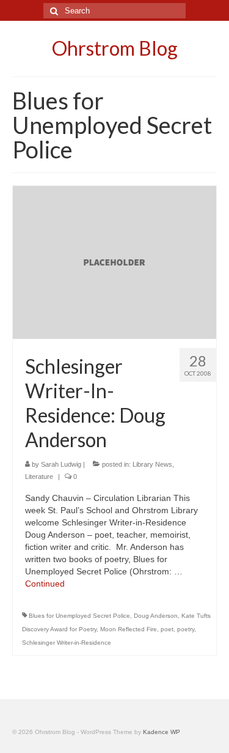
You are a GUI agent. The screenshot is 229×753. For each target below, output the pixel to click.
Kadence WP (161, 732)
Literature (39, 476)
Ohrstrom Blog (115, 48)
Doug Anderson (156, 615)
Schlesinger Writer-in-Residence (66, 642)
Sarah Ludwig (61, 464)
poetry (185, 629)
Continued (45, 583)
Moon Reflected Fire (128, 629)
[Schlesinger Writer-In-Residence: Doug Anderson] (114, 262)
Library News (152, 464)
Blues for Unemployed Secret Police (79, 615)
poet (167, 629)
